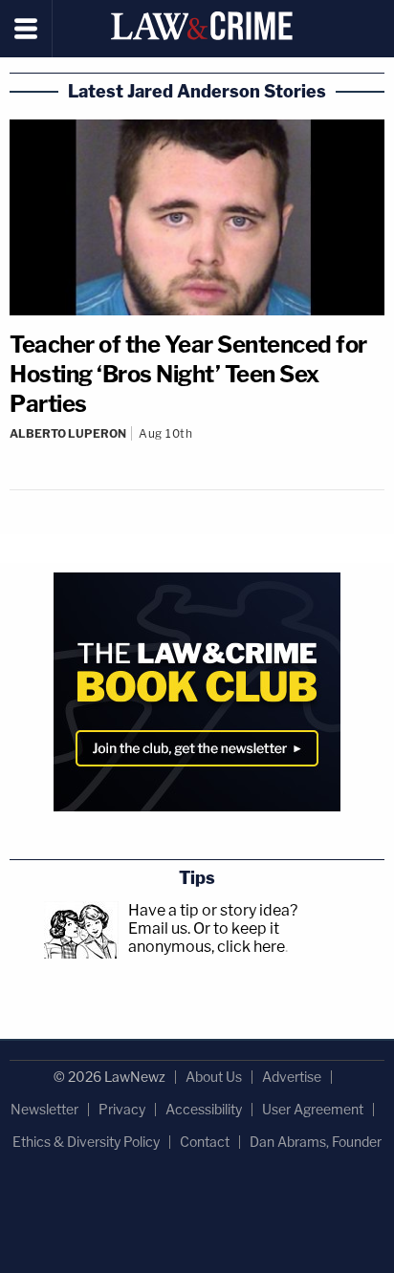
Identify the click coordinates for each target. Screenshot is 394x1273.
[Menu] (26, 28)
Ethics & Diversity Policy (86, 1141)
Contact (205, 1141)
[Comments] (197, 449)
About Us (214, 1076)
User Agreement (312, 1109)
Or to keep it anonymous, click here (206, 937)
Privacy (121, 1109)
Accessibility (203, 1109)
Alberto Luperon (68, 433)
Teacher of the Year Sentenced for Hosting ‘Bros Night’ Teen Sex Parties (188, 374)
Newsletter (44, 1109)
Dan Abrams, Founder (316, 1141)
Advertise (291, 1076)
